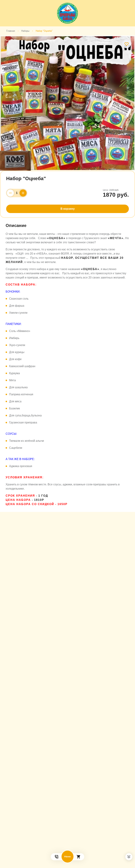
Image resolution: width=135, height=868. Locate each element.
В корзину (67, 208)
